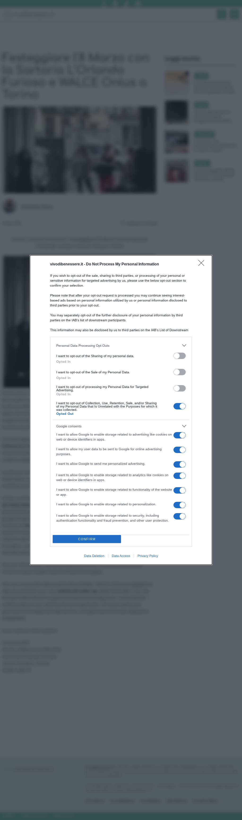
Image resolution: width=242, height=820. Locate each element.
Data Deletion (94, 556)
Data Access (121, 556)
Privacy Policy (148, 556)
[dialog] (121, 410)
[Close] (202, 264)
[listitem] (121, 345)
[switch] (179, 356)
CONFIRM (87, 539)
